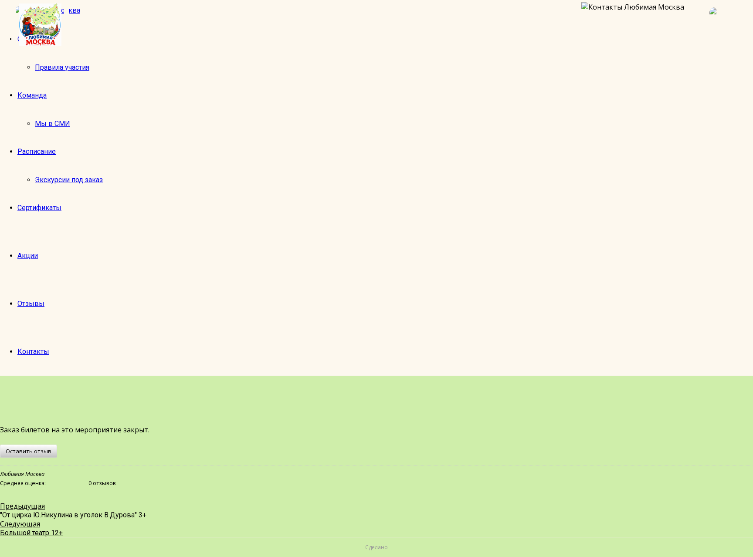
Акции (27, 255)
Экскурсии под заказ (69, 180)
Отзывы (30, 303)
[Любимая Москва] (40, 24)
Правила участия (62, 67)
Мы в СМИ (52, 123)
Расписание (36, 151)
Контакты (33, 351)
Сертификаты (39, 208)
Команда (32, 95)
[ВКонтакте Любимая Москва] (726, 25)
